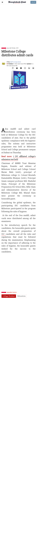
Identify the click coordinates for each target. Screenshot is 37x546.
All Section (11, 48)
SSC (3, 234)
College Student (8, 296)
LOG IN (33, 2)
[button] (2, 2)
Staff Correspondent (15, 62)
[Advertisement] (18, 28)
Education (21, 296)
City (17, 48)
